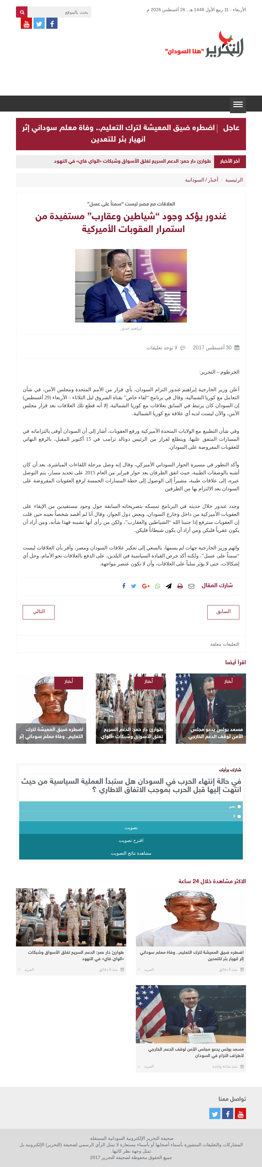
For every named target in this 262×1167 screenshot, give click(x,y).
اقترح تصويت (131, 840)
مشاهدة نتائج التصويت (131, 853)
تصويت (131, 827)
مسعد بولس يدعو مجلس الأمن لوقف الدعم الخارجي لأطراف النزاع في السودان (216, 734)
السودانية (194, 180)
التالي (39, 611)
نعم (232, 806)
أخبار (213, 180)
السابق (223, 611)
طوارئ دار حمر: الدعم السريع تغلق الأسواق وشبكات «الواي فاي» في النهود (132, 162)
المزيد (149, 969)
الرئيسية (234, 180)
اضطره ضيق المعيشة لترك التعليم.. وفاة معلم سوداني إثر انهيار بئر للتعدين (51, 734)
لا (234, 816)
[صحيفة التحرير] (204, 43)
